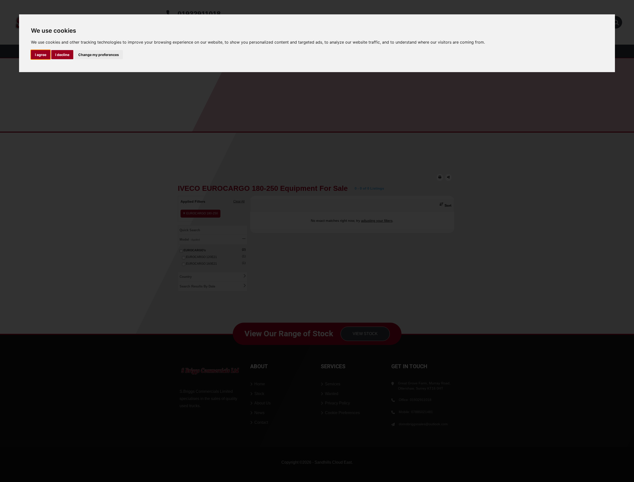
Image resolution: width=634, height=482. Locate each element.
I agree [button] (40, 55)
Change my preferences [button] (98, 55)
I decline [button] (62, 55)
